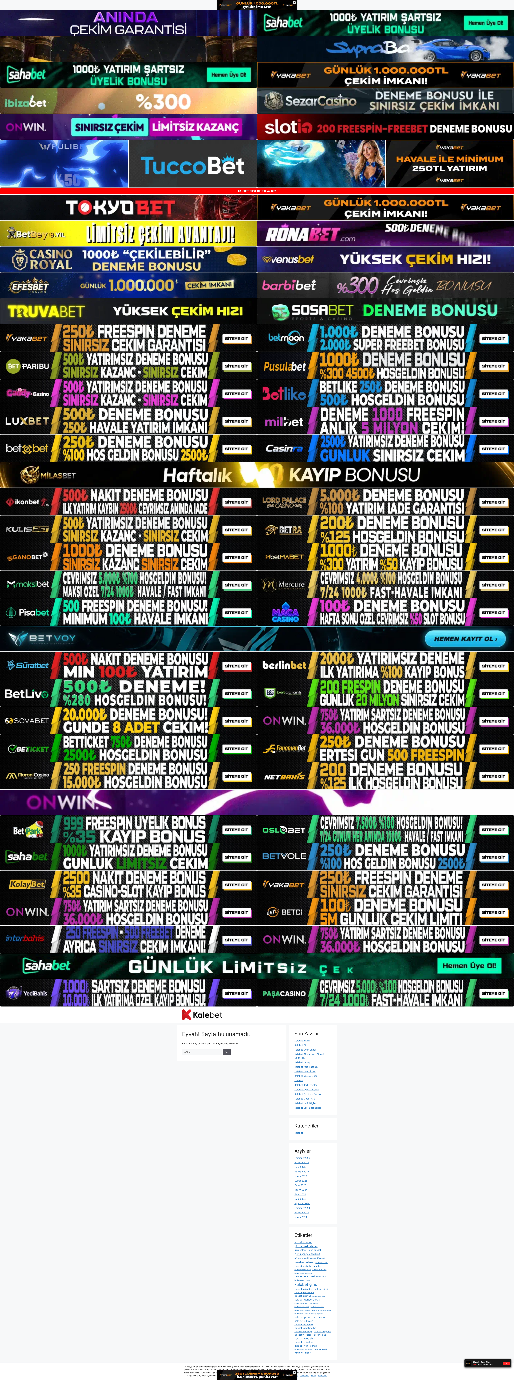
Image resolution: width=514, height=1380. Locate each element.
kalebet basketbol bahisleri (307, 1266)
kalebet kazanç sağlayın (302, 1310)
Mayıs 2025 (300, 1176)
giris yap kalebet (307, 1254)
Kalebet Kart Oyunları (306, 1085)
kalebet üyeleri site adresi (303, 1350)
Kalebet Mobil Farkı (304, 1098)
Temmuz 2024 (302, 1208)
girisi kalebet (300, 1250)
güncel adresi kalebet (305, 1258)
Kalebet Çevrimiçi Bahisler (308, 1094)
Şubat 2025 (300, 1180)
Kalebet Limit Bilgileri (305, 1103)
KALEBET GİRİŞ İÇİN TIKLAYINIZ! (257, 191)
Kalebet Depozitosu (304, 1071)
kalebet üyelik (320, 1349)
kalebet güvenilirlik (300, 1303)
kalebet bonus (319, 1269)
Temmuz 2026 (302, 1158)
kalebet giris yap (302, 1296)
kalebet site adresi (303, 1324)
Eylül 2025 (300, 1167)
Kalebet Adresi (302, 1040)
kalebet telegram (322, 1331)
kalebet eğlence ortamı (302, 1280)
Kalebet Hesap (302, 1062)
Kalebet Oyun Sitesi (305, 1049)
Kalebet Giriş (301, 1045)
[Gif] (257, 475)
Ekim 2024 (300, 1194)
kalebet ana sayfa (321, 1263)
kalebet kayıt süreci (317, 1307)
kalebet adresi (304, 1262)
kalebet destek (321, 1276)
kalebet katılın (313, 1303)
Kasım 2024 (300, 1189)
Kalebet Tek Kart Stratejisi (303, 1332)
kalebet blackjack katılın (302, 1270)
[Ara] (227, 1052)
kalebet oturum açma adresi (321, 1310)
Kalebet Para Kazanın (306, 1067)
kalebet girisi (321, 1289)
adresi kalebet (303, 1242)
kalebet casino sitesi (304, 1276)
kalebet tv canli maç (316, 1335)
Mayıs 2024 (300, 1217)
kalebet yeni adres (303, 1342)
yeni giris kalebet (302, 1352)
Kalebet (298, 1080)
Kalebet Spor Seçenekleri (308, 1107)
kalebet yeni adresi (305, 1345)
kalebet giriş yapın (318, 1296)
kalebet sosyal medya (305, 1328)
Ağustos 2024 (302, 1203)
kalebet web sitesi (305, 1338)
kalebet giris (305, 1284)
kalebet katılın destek (301, 1307)
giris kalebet (315, 1250)
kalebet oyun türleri (301, 1314)
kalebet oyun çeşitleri (316, 1314)
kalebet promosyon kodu (309, 1317)
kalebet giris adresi (303, 1289)
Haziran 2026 (301, 1162)
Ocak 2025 (300, 1185)
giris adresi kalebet (306, 1246)
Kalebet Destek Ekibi (305, 1076)
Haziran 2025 (301, 1171)
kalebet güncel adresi (307, 1299)
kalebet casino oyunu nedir (303, 1273)
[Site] (128, 338)
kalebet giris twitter (304, 1292)
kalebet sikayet (303, 1321)
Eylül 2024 (300, 1199)
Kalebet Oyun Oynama (306, 1089)
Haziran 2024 (301, 1212)
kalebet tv (299, 1335)
